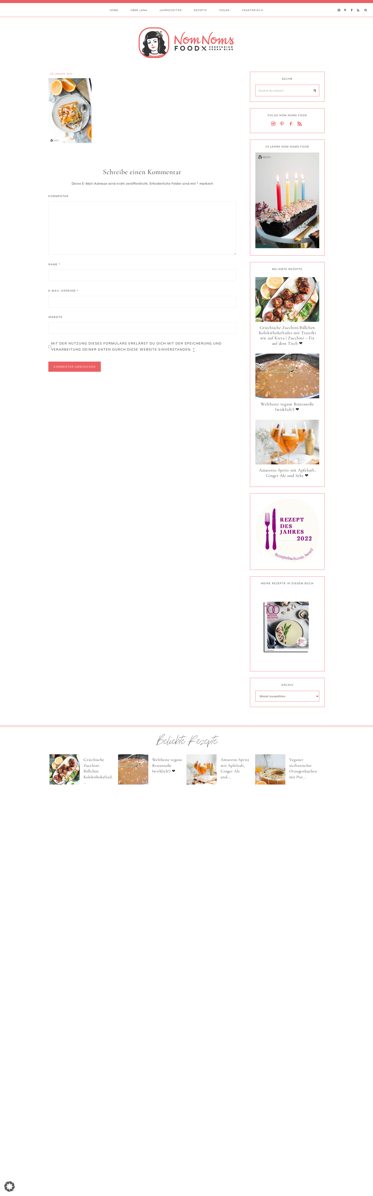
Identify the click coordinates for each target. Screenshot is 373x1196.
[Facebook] (353, 4)
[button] (9, 1186)
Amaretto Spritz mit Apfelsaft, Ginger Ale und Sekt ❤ (287, 473)
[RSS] (359, 4)
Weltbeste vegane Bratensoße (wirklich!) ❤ (287, 407)
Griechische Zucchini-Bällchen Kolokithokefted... (98, 771)
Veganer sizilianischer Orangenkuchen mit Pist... (303, 768)
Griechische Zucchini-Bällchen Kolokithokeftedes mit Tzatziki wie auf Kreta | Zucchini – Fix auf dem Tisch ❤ (287, 335)
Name (54, 264)
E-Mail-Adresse (63, 290)
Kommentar (58, 196)
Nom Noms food (186, 42)
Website (55, 317)
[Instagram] (340, 4)
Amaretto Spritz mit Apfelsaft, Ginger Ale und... (235, 768)
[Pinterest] (346, 4)
